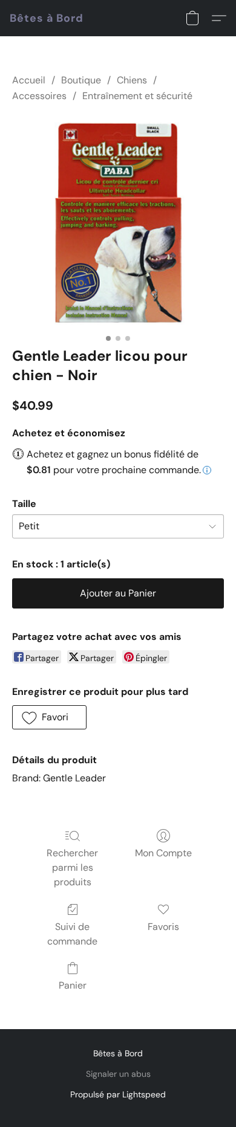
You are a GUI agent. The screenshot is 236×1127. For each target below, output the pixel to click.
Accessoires (39, 95)
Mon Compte (163, 853)
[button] (47, 18)
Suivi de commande (72, 934)
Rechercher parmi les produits (72, 867)
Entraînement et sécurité (137, 95)
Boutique (81, 80)
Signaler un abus (118, 1073)
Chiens (132, 80)
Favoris (163, 926)
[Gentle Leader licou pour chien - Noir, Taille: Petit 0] (118, 222)
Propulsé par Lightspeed (118, 1094)
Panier (73, 985)
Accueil (28, 80)
